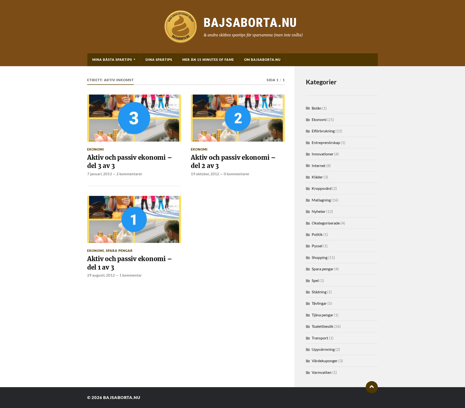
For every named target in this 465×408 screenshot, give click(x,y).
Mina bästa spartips (112, 60)
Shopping (319, 257)
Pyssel (317, 245)
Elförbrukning (323, 130)
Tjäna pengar (322, 314)
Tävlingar (319, 303)
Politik (317, 234)
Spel (315, 280)
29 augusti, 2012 (101, 275)
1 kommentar (130, 275)
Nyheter (319, 211)
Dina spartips (159, 60)
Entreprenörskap (326, 142)
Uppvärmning (323, 349)
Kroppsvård (322, 188)
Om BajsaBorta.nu (262, 60)
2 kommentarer (129, 174)
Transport (320, 338)
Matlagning (321, 200)
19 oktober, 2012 (205, 174)
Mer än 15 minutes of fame (208, 60)
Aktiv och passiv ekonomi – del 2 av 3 (233, 162)
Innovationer (322, 154)
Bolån (316, 108)
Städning (319, 291)
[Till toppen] (372, 387)
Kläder (317, 177)
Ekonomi (95, 149)
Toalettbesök (322, 326)
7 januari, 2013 (99, 174)
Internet (319, 165)
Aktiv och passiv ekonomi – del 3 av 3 (129, 162)
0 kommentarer (236, 174)
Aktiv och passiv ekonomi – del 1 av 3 (129, 263)
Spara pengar (119, 251)
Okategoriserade (326, 223)
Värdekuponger (325, 360)
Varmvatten (322, 372)
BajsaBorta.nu (121, 397)
